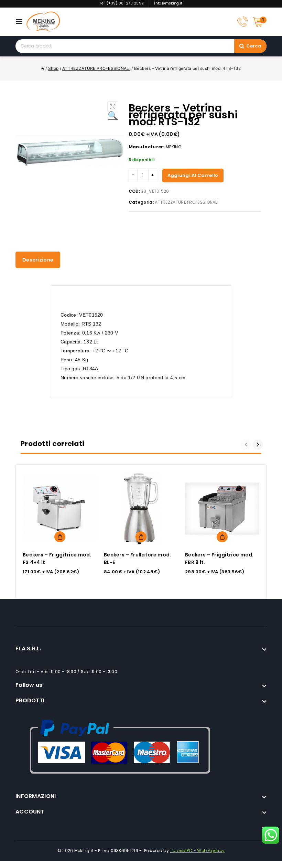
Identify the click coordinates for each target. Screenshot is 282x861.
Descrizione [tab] (37, 259)
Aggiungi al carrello (192, 175)
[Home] (42, 68)
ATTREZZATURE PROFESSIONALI (186, 202)
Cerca (254, 46)
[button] (112, 106)
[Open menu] (20, 21)
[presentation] (247, 444)
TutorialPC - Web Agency (197, 850)
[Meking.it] (43, 22)
